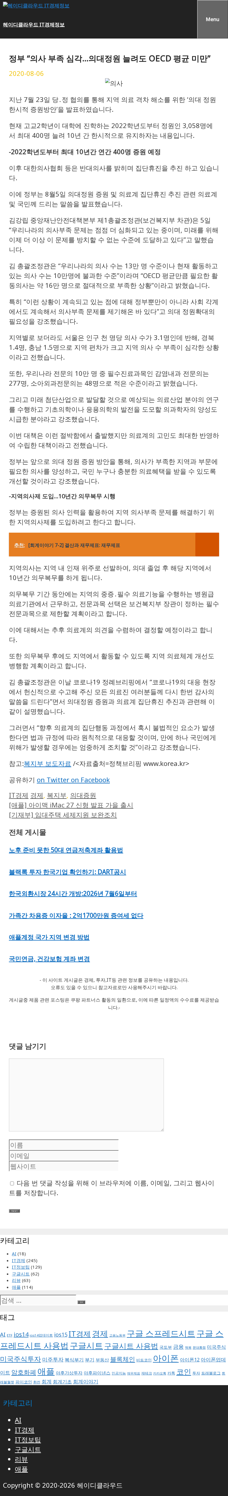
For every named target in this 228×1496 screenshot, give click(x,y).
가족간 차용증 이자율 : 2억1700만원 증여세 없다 (76, 915)
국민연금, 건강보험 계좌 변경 (49, 958)
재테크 (146, 1373)
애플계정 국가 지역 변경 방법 (49, 937)
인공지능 (119, 1373)
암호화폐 (23, 1372)
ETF (9, 1335)
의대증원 (83, 795)
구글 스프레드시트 (161, 1333)
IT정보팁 (21, 1267)
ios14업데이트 (41, 1335)
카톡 (171, 1373)
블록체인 (122, 1359)
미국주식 (216, 1347)
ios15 (60, 1334)
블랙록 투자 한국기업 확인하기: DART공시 (67, 872)
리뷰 (16, 1280)
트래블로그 (211, 1373)
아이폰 (166, 1358)
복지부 (56, 795)
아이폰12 (190, 1359)
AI (14, 1253)
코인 (183, 1371)
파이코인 (23, 1382)
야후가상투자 (69, 1373)
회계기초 (62, 1381)
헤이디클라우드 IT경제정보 (34, 24)
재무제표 (133, 1373)
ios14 (21, 1334)
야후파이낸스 (97, 1373)
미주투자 (53, 1359)
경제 (36, 795)
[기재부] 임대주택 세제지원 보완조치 (63, 814)
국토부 (165, 1347)
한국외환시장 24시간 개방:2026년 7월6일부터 (73, 893)
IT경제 (18, 795)
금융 (178, 1346)
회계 (47, 1381)
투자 (196, 1373)
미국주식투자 (20, 1359)
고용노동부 (117, 1335)
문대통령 (199, 1347)
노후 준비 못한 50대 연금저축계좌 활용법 (66, 850)
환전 (36, 1382)
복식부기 (74, 1359)
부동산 (102, 1360)
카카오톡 (159, 1373)
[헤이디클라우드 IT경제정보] (36, 5)
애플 (16, 1287)
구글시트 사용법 (131, 1346)
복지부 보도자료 (47, 763)
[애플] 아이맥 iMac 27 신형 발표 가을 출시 (71, 804)
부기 (89, 1359)
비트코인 (144, 1360)
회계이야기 (85, 1381)
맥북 (188, 1347)
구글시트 (21, 1274)
